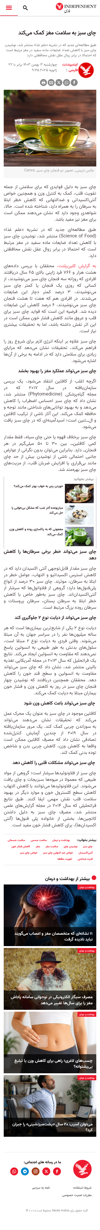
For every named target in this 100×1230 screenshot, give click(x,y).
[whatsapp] (14, 1171)
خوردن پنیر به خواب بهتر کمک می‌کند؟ (38, 486)
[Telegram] (25, 1171)
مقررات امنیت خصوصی (77, 1195)
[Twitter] (58, 82)
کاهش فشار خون (20, 846)
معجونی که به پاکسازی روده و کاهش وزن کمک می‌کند (36, 532)
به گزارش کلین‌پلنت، (76, 266)
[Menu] (9, 8)
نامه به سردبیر (41, 1187)
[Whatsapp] (66, 82)
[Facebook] (74, 82)
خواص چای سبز (28, 853)
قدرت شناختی (85, 859)
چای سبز (88, 846)
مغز (38, 846)
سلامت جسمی (39, 840)
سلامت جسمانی (16, 840)
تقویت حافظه (64, 859)
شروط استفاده (82, 1187)
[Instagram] (36, 1171)
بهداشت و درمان (61, 840)
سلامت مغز (52, 846)
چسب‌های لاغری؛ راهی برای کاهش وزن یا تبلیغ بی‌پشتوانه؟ (53, 1064)
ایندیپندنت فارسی (70, 67)
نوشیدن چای (70, 846)
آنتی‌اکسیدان (86, 853)
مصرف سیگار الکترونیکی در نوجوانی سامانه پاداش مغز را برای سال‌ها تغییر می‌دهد (52, 1000)
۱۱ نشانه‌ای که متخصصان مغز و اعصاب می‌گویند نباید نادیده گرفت (53, 936)
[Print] (43, 82)
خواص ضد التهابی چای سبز (58, 853)
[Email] (51, 82)
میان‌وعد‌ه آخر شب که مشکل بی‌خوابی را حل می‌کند (37, 510)
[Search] (25, 8)
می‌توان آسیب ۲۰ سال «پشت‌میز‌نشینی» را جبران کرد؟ (52, 1127)
